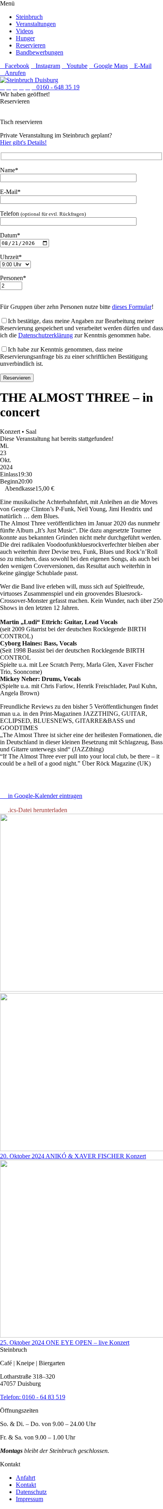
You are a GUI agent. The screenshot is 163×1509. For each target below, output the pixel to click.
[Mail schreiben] (27, 87)
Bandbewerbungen (39, 52)
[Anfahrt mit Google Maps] (21, 87)
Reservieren (30, 45)
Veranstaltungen (36, 24)
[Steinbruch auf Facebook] (2, 87)
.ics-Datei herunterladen (36, 810)
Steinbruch (29, 16)
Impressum (29, 1499)
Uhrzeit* (11, 257)
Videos (24, 31)
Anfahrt (25, 1477)
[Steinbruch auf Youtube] (15, 87)
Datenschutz (31, 1491)
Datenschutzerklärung (45, 335)
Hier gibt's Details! (23, 142)
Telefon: (11, 1397)
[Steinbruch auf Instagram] (8, 87)
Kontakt (26, 1484)
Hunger (25, 38)
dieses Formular (132, 306)
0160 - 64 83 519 (43, 1397)
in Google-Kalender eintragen (43, 795)
